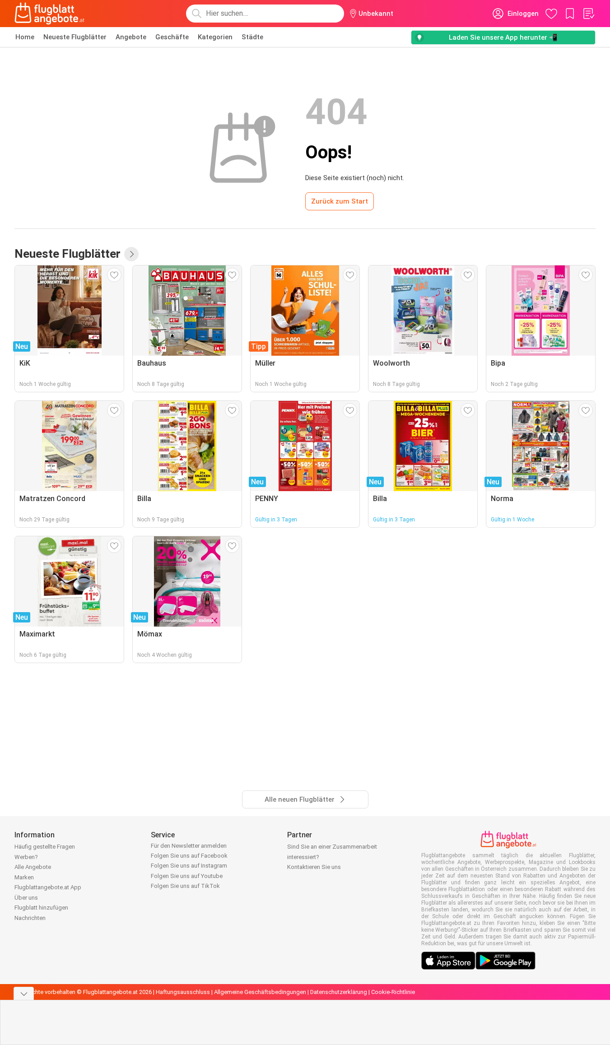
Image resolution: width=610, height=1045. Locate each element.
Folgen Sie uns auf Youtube (187, 876)
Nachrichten (30, 918)
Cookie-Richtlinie (393, 992)
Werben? (26, 857)
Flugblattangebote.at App (47, 887)
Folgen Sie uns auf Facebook (189, 855)
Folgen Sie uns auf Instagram (189, 865)
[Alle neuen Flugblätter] (131, 254)
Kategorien (215, 37)
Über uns (26, 897)
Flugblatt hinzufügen (41, 907)
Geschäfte (172, 37)
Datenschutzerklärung (338, 992)
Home (24, 37)
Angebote (131, 37)
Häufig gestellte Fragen (44, 846)
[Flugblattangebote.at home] (49, 13)
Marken (24, 877)
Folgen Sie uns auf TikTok (185, 885)
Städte (252, 37)
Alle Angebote (32, 867)
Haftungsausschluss (183, 992)
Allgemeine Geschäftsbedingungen (260, 992)
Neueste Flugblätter (75, 37)
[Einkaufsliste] (588, 13)
